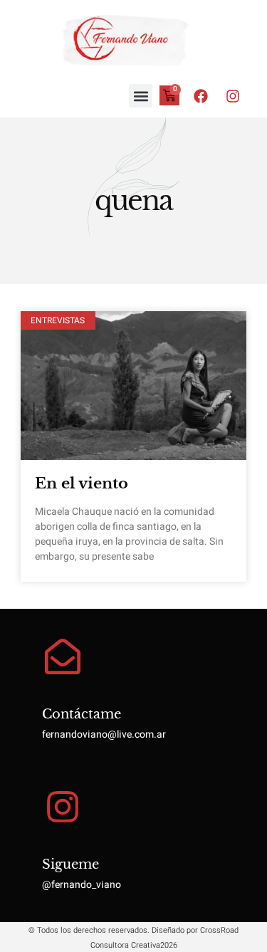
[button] (140, 96)
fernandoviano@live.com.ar (104, 734)
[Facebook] (201, 96)
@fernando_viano (81, 884)
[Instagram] (233, 96)
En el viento (81, 483)
